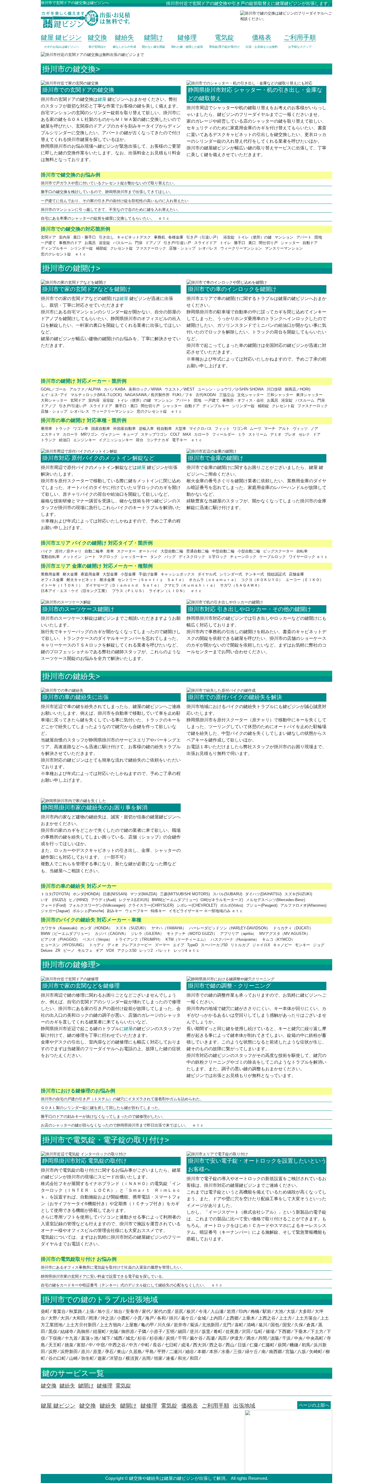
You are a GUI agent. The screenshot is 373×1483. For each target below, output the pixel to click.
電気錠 (169, 1406)
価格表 (189, 1406)
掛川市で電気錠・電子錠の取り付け (103, 1140)
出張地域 (244, 1406)
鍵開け (128, 1406)
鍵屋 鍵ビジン (58, 1406)
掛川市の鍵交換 (69, 69)
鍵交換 (87, 1406)
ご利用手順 (215, 1406)
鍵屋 (102, 99)
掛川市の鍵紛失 (69, 676)
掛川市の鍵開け (69, 268)
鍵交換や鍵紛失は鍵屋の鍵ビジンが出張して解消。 (179, 1478)
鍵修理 (148, 1406)
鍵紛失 (108, 1406)
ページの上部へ (314, 1405)
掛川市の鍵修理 (69, 965)
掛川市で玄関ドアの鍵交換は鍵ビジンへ (75, 3)
